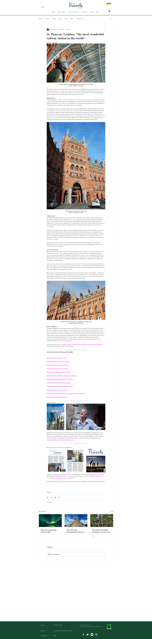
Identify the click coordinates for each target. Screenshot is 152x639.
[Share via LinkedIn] (55, 497)
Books (72, 18)
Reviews (54, 18)
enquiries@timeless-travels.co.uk (93, 626)
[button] (109, 11)
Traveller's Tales (80, 18)
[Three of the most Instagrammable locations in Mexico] (76, 520)
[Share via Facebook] (47, 497)
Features (47, 18)
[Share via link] (59, 497)
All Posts (41, 18)
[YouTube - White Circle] (92, 634)
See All (111, 511)
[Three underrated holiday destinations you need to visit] (101, 520)
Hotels (66, 18)
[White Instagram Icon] (96, 634)
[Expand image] (55, 417)
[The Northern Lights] (50, 520)
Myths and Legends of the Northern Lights (49, 531)
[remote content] (76, 85)
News (60, 18)
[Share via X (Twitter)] (51, 497)
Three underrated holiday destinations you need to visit (101, 531)
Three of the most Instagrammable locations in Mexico (75, 531)
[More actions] (104, 29)
